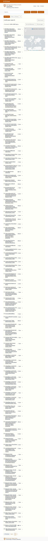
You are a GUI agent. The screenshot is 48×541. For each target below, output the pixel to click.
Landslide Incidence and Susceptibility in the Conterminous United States (10, 450)
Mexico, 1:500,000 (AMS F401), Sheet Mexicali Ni (11, 526)
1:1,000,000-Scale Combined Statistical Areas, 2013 (9, 69)
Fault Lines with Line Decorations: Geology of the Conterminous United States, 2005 (11, 294)
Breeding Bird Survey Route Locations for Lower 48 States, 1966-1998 (10, 189)
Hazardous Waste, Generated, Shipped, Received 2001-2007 (10, 434)
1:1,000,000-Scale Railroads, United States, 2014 (11, 115)
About (34, 6)
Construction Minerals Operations (10, 246)
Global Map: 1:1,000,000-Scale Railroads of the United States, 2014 (10, 393)
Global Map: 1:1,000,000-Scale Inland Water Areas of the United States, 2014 (11, 372)
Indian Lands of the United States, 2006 (11, 445)
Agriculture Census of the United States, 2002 (11, 155)
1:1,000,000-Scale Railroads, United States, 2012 (11, 110)
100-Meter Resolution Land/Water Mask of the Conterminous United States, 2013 (10, 53)
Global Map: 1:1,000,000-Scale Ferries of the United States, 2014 (11, 367)
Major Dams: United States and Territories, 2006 (10, 517)
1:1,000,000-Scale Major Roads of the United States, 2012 (10, 99)
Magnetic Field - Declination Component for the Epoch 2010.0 (10, 455)
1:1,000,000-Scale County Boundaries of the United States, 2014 (11, 85)
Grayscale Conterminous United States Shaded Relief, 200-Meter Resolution (11, 417)
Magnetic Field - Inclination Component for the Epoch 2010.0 (11, 466)
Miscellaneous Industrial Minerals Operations (11, 529)
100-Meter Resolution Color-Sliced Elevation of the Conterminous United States (10, 30)
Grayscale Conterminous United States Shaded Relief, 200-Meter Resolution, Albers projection (11, 424)
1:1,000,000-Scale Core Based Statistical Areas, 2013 (10, 80)
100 (40, 24)
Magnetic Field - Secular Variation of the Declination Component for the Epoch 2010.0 (10, 471)
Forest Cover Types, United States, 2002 (10, 321)
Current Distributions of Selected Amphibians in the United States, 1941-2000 (10, 275)
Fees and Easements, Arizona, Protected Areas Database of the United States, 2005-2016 (11, 303)
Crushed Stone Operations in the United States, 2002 (10, 270)
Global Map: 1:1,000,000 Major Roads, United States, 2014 (10, 356)
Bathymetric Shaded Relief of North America (10, 181)
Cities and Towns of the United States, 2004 (10, 212)
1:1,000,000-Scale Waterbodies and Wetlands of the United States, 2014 (10, 135)
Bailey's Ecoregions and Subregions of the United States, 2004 (11, 176)
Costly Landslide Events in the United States (11, 250)
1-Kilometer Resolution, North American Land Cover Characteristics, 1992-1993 (10, 141)
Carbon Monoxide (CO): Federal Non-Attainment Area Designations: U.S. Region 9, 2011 (10, 195)
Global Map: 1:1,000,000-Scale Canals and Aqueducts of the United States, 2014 (11, 362)
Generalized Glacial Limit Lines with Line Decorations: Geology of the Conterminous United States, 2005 (11, 332)
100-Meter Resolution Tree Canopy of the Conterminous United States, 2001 (11, 59)
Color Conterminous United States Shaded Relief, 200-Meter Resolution (10, 229)
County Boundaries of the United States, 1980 (11, 258)
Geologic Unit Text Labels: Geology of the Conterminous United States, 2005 (11, 339)
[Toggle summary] (22, 29)
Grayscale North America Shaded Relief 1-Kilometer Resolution (11, 430)
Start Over (6, 16)
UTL (12, 539)
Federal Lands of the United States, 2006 (10, 298)
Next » (17, 24)
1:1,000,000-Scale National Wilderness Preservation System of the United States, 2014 (10, 105)
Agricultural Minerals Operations (10, 151)
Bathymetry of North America (10, 184)
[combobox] (14, 12)
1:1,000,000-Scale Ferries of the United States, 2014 (11, 95)
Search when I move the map (38, 29)
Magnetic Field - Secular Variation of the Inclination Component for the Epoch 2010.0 (11, 484)
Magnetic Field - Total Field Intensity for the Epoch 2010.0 (10, 503)
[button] (25, 29)
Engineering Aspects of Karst (10, 284)
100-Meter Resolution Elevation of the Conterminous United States (10, 36)
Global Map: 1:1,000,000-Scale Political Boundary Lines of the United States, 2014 (10, 388)
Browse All (34, 12)
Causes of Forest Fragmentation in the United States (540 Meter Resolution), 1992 (11, 207)
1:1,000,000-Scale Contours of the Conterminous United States (9, 75)
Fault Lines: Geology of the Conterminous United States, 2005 (11, 288)
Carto (44, 50)
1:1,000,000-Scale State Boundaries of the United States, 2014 (11, 125)
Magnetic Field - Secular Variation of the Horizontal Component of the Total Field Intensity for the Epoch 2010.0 (11, 478)
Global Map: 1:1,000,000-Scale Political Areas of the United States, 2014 (10, 383)
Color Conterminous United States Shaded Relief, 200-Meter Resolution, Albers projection (10, 236)
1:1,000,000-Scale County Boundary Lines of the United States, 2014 (11, 90)
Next (11, 534)
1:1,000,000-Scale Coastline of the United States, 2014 (10, 64)
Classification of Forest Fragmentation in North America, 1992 (10, 220)
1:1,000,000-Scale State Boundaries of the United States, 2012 (11, 120)
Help (38, 6)
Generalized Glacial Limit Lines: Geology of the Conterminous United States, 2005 (10, 326)
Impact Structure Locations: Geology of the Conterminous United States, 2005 (11, 440)
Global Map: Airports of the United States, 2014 (10, 403)
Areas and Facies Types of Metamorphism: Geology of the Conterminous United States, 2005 (11, 167)
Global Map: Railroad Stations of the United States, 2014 (10, 412)
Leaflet (30, 50)
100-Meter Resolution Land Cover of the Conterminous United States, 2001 (11, 48)
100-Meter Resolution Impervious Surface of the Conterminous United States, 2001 (10, 42)
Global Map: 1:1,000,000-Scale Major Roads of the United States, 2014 (10, 378)
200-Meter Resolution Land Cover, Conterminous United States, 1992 (11, 147)
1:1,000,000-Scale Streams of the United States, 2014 (10, 130)
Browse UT (40, 12)
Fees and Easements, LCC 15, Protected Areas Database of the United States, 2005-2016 (11, 309)
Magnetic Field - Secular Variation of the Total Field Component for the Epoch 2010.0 (11, 490)
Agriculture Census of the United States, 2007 (11, 159)
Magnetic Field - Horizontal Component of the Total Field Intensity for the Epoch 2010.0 (11, 460)
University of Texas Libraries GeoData (12, 6)
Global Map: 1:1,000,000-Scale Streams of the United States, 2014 (10, 398)
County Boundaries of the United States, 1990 (11, 262)
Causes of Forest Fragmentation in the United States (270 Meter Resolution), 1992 (11, 201)
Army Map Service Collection (9, 172)
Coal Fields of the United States (10, 224)
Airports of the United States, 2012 (10, 162)
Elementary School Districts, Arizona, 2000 (10, 280)
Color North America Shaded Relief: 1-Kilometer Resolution (10, 241)
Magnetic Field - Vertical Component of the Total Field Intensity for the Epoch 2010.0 (10, 508)
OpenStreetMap (35, 50)
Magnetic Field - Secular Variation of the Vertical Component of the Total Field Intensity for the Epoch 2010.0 (10, 497)
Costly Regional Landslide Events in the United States (11, 254)
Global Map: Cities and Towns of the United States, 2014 (10, 407)
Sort (30, 24)
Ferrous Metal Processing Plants (11, 317)
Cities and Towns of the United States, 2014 (10, 216)
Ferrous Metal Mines (10, 313)
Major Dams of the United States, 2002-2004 (11, 513)
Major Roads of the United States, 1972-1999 (11, 522)
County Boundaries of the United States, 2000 (11, 266)
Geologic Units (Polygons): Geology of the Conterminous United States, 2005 (11, 351)
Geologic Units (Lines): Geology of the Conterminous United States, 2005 (10, 345)
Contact (42, 6)
